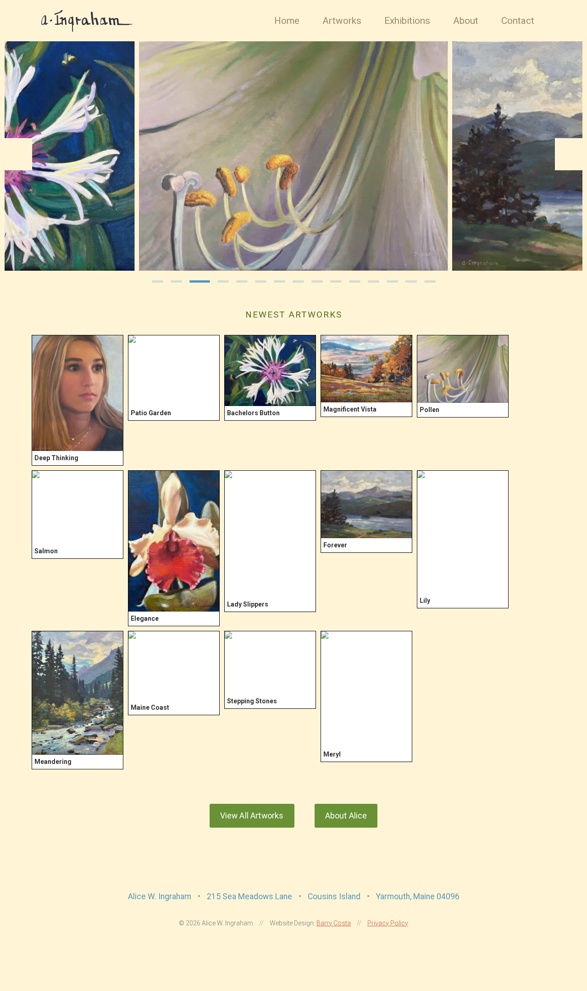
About (465, 20)
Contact (517, 20)
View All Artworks (252, 815)
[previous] (18, 154)
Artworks (341, 20)
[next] (568, 154)
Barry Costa (333, 923)
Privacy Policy (387, 923)
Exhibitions (407, 20)
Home (286, 20)
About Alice (346, 815)
